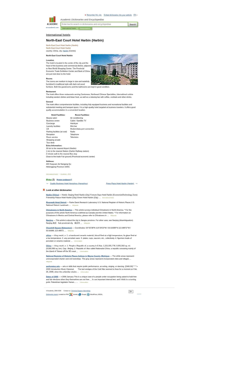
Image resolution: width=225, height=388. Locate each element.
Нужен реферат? (64, 180)
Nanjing (49, 220)
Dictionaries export (52, 294)
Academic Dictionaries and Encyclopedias (82, 19)
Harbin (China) (52, 195)
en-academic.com (52, 27)
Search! (133, 24)
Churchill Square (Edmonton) (59, 228)
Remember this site (94, 15)
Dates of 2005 (52, 277)
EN (135, 15)
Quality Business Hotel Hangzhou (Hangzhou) (69, 183)
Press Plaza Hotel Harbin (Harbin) (120, 183)
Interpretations (85, 28)
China (48, 246)
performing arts (53, 266)
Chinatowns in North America (59, 210)
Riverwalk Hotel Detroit (56, 202)
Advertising (86, 291)
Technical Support (77, 291)
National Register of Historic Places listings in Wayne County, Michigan (78, 256)
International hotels (69, 28)
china (48, 235)
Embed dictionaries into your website (118, 15)
